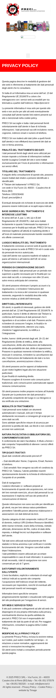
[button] (28, 55)
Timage (33, 690)
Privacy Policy (29, 687)
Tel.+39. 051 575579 (44, 680)
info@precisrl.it (42, 684)
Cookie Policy (45, 687)
